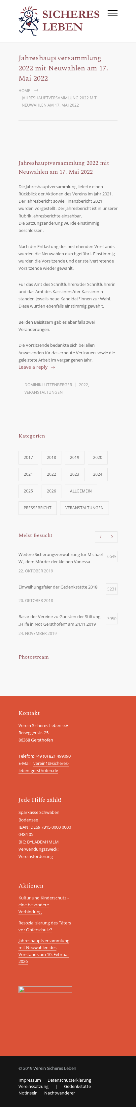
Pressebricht (37, 508)
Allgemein (81, 491)
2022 (83, 385)
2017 (28, 457)
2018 (51, 457)
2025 (28, 491)
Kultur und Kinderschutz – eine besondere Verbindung (44, 905)
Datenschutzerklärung (69, 1080)
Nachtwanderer (59, 1093)
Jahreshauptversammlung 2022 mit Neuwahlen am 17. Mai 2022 (63, 167)
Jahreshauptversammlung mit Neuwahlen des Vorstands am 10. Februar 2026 (43, 951)
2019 (74, 457)
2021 (28, 474)
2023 (74, 474)
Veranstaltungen (43, 392)
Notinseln (28, 1093)
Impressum (29, 1080)
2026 (51, 491)
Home (24, 90)
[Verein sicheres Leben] (63, 21)
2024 (97, 474)
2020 (97, 457)
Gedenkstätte (77, 1086)
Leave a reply (33, 367)
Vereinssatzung (33, 1086)
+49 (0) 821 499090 (53, 756)
